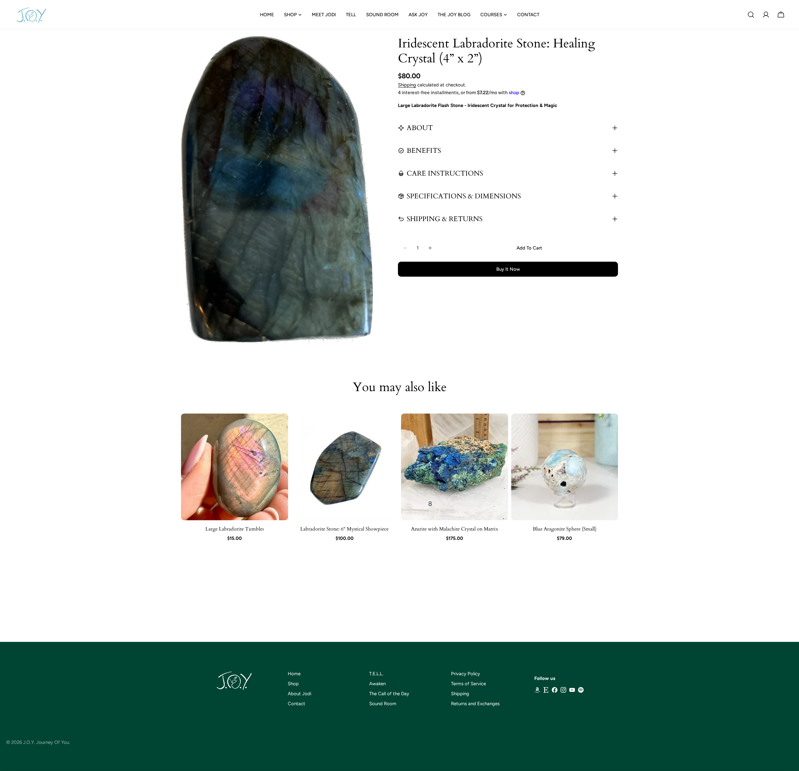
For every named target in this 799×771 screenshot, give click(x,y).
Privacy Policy (465, 673)
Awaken (377, 683)
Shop (293, 683)
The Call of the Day (389, 693)
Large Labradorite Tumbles (234, 529)
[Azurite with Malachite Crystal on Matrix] (454, 467)
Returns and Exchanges (475, 703)
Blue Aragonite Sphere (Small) (564, 529)
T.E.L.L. (376, 673)
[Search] (751, 14)
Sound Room (382, 703)
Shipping (407, 85)
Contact (296, 703)
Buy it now (508, 269)
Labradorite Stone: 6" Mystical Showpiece (344, 529)
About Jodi (299, 693)
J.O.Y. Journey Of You (46, 742)
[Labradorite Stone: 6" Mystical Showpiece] (344, 467)
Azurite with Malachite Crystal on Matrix (454, 529)
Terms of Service (468, 683)
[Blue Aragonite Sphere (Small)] (564, 467)
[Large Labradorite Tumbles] (234, 467)
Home (294, 673)
